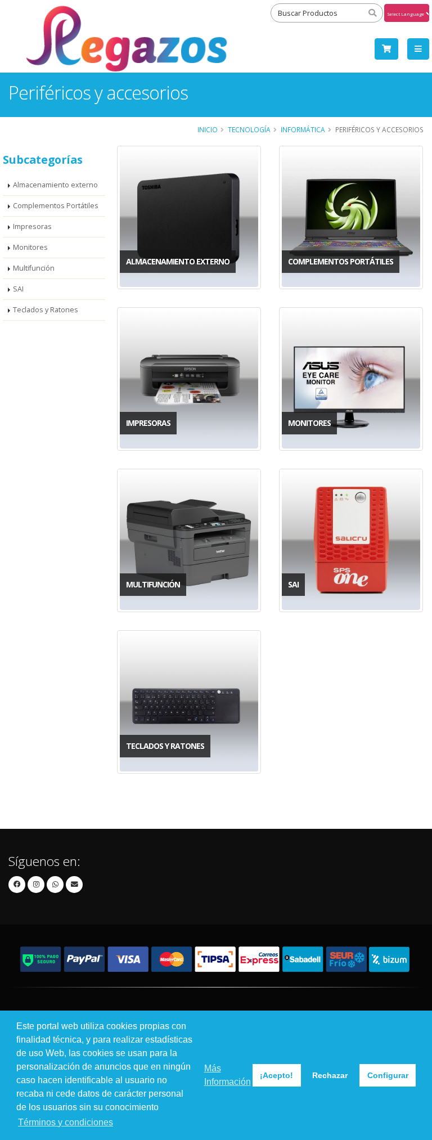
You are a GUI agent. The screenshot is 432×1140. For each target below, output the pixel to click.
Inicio (207, 129)
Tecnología (249, 129)
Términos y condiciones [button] (65, 1122)
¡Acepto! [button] (276, 1075)
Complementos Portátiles (55, 205)
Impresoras (32, 226)
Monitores (30, 247)
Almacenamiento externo (55, 185)
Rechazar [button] (330, 1075)
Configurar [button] (387, 1075)
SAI (18, 289)
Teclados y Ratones (45, 310)
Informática (303, 129)
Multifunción (34, 268)
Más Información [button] (227, 1075)
